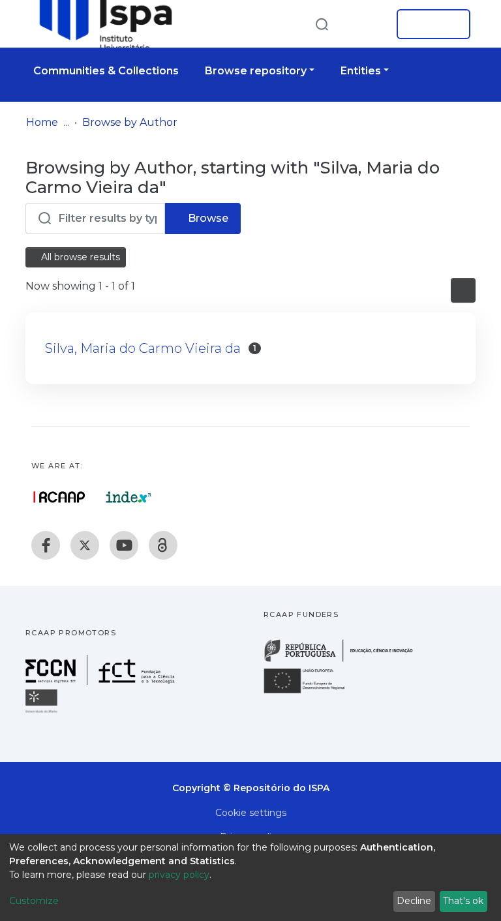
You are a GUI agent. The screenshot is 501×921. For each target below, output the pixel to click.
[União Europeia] (312, 692)
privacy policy (179, 875)
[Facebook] (45, 545)
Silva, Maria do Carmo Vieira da (143, 348)
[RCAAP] (163, 545)
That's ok (463, 901)
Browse (206, 218)
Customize (34, 901)
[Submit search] (322, 24)
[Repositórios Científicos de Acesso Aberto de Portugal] (59, 497)
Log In (429, 24)
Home (42, 122)
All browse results (79, 257)
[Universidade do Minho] (43, 712)
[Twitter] (84, 545)
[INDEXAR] (129, 497)
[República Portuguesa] (345, 660)
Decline (414, 901)
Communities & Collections (106, 71)
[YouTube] (124, 545)
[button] (367, 24)
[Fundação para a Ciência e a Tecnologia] (101, 681)
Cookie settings (250, 813)
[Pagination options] (463, 290)
